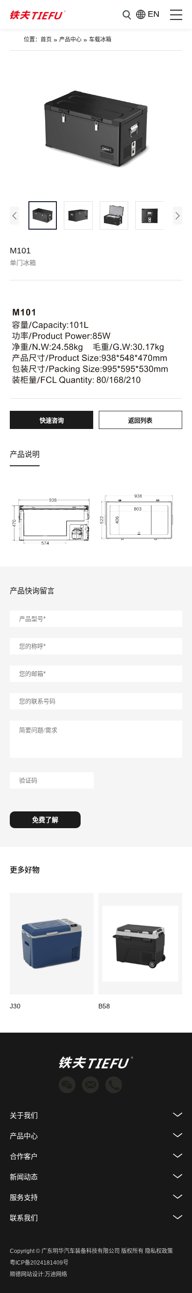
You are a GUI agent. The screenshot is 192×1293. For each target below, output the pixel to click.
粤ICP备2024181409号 (39, 1262)
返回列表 (140, 420)
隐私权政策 (159, 1251)
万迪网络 (56, 1274)
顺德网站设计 (26, 1274)
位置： (32, 39)
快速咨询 (52, 420)
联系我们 (24, 1218)
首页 (46, 39)
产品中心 (70, 39)
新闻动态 (24, 1177)
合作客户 (24, 1156)
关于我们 (24, 1115)
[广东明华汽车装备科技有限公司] (38, 14)
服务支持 (24, 1197)
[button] (14, 215)
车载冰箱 (100, 39)
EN (149, 14)
